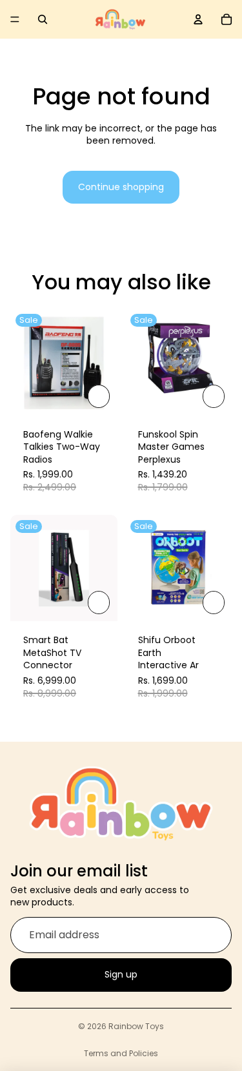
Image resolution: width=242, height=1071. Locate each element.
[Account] (198, 19)
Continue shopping (121, 186)
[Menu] (15, 19)
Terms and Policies (121, 1053)
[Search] (42, 19)
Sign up (121, 974)
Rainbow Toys (136, 1026)
